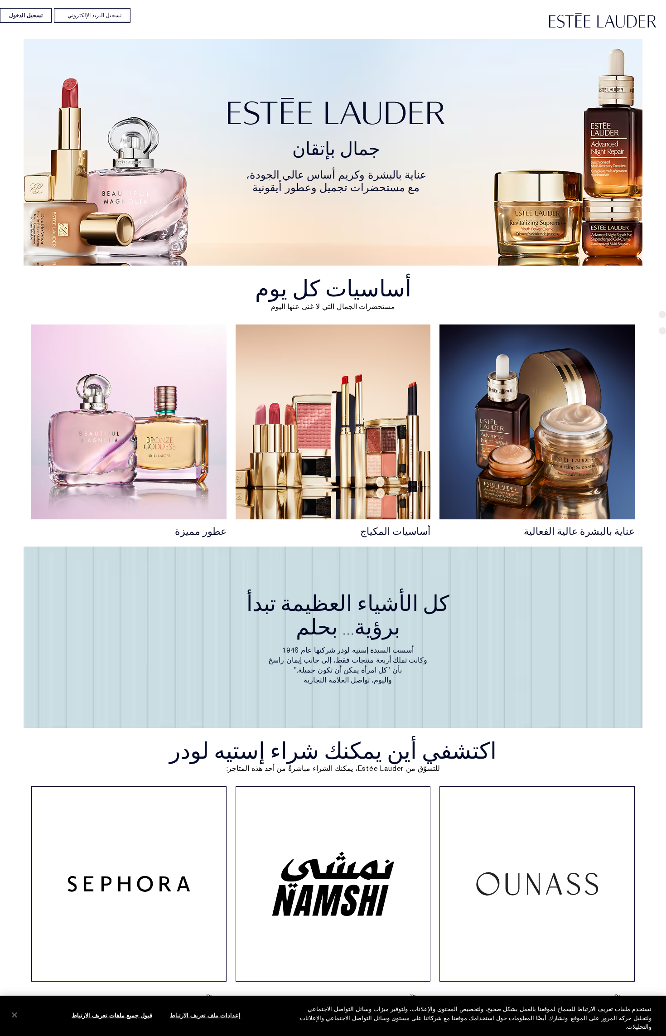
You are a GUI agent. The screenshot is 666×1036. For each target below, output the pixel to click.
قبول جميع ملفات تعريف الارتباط (112, 1015)
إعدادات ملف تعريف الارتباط (205, 1015)
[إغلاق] (14, 1015)
